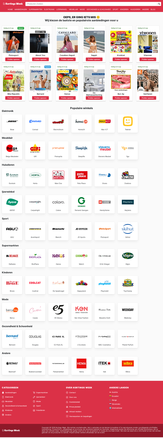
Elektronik (49, 9)
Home (10, 9)
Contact (72, 393)
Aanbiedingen (21, 9)
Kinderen (124, 9)
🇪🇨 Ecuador (114, 396)
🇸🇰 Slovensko (114, 404)
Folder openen (14, 59)
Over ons (73, 397)
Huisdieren (135, 9)
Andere (145, 9)
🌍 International (115, 408)
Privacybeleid (74, 407)
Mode (82, 9)
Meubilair (73, 9)
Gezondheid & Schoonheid (99, 9)
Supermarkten (35, 9)
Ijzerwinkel (61, 9)
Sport (115, 9)
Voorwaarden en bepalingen (80, 416)
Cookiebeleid (74, 402)
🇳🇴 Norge (113, 400)
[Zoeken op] (159, 4)
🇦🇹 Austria (113, 392)
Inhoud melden (75, 412)
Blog (153, 9)
